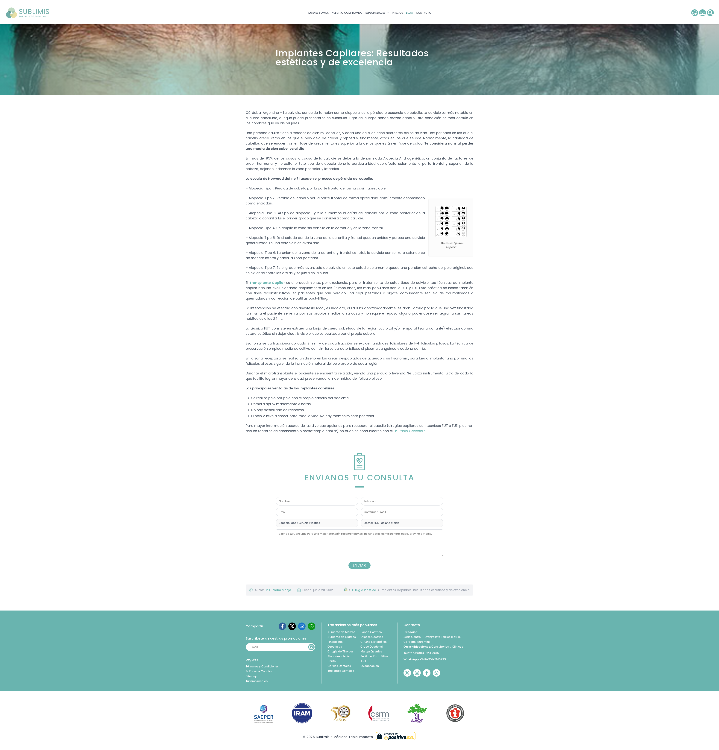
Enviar (359, 86)
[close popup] (401, 19)
